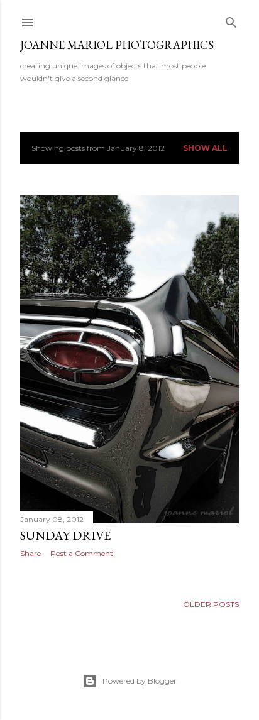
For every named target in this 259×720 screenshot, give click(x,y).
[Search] (231, 20)
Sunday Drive (65, 535)
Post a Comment (81, 553)
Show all (205, 148)
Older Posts (211, 604)
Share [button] (30, 553)
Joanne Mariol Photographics (117, 45)
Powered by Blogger (139, 680)
